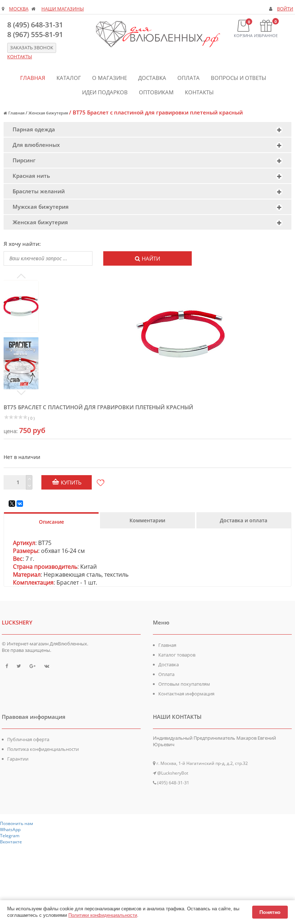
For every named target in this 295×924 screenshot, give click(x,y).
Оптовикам (156, 92)
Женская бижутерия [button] (40, 222)
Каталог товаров (176, 655)
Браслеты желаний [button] (39, 191)
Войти (285, 9)
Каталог (68, 77)
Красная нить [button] (31, 175)
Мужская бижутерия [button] (41, 206)
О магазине (109, 77)
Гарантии (17, 759)
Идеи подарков (105, 92)
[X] (12, 503)
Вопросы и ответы (238, 77)
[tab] (147, 129)
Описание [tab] (51, 521)
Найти (151, 258)
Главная (32, 77)
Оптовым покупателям (184, 684)
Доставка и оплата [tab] (243, 520)
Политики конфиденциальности (102, 915)
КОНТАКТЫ (19, 57)
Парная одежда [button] (34, 129)
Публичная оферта (28, 739)
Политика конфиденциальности (43, 749)
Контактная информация (186, 693)
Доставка (152, 77)
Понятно (270, 912)
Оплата (188, 77)
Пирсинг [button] (24, 160)
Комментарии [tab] (147, 520)
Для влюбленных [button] (36, 144)
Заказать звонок (31, 48)
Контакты (199, 92)
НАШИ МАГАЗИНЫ (62, 9)
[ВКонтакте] (20, 503)
